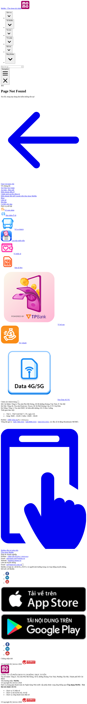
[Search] (23, 67)
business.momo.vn (14, 560)
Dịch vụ (9, 12)
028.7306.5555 (18, 422)
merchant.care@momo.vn (15, 558)
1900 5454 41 (13, 420)
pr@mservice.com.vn (14, 565)
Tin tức (9, 30)
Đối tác (9, 46)
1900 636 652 (18, 556)
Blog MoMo (10, 54)
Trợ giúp (9, 38)
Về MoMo (10, 20)
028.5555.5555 (43, 422)
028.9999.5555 (31, 422)
